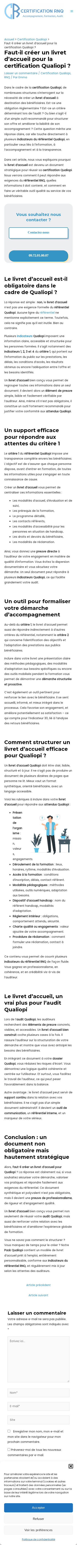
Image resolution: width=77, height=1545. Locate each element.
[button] (71, 1466)
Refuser (38, 1519)
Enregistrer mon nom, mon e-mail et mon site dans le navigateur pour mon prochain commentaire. (35, 1437)
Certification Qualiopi (55, 73)
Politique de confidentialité (38, 1539)
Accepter (38, 1507)
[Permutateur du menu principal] (72, 11)
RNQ (7, 77)
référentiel (47, 313)
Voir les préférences (38, 1530)
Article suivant (38, 1295)
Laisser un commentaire (21, 73)
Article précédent (38, 1285)
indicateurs (24, 336)
